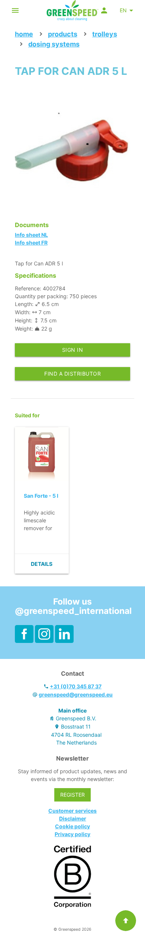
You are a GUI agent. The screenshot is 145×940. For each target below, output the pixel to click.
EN (123, 10)
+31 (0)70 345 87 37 (76, 686)
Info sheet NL (31, 235)
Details (41, 564)
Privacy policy (72, 834)
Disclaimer (72, 818)
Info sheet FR (31, 242)
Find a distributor (72, 373)
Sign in (72, 350)
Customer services (72, 810)
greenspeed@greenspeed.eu (76, 694)
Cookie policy (72, 826)
